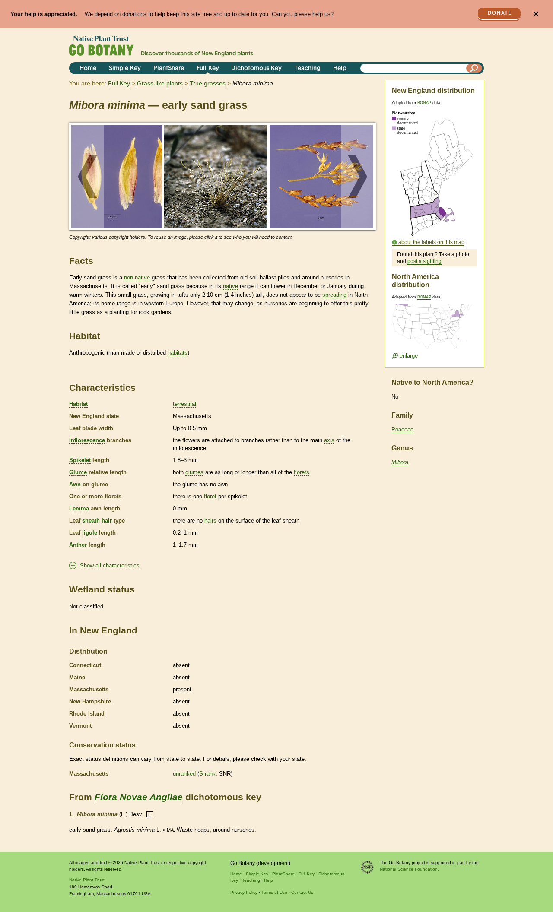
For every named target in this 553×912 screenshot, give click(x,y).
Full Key (208, 68)
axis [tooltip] (329, 440)
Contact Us (302, 892)
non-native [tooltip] (137, 277)
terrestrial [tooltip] (184, 404)
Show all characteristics (110, 565)
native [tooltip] (230, 286)
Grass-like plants (160, 83)
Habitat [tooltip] (78, 404)
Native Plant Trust (87, 879)
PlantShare (168, 68)
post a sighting (424, 261)
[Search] (474, 68)
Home (87, 68)
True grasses (208, 83)
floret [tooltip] (210, 496)
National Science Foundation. (409, 869)
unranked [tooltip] (184, 773)
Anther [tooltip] (78, 545)
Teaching (307, 68)
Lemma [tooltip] (79, 508)
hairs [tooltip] (210, 520)
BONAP (424, 103)
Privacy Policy (243, 892)
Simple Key (125, 68)
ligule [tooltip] (89, 532)
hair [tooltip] (107, 520)
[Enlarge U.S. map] (434, 321)
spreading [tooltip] (334, 294)
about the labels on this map (431, 242)
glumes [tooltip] (194, 472)
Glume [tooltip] (78, 472)
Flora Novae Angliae (139, 797)
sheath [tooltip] (91, 520)
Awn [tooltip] (75, 484)
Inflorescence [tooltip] (87, 440)
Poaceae (402, 429)
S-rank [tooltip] (207, 773)
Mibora (399, 462)
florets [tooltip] (301, 472)
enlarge (408, 355)
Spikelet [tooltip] (80, 460)
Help (339, 68)
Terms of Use (274, 892)
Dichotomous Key (256, 68)
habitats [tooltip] (178, 352)
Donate (499, 13)
